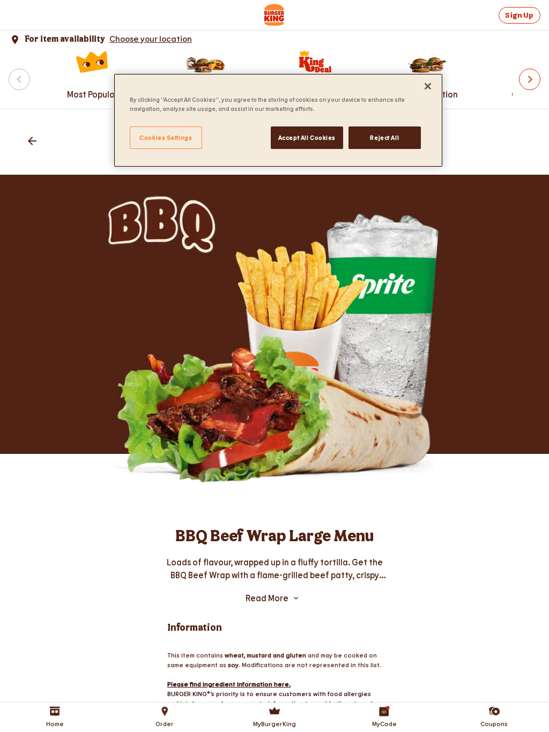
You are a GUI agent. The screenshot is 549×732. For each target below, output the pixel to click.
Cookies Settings (165, 137)
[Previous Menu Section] (19, 79)
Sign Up (519, 15)
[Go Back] (32, 142)
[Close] (428, 86)
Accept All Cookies (307, 137)
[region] (278, 120)
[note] (274, 568)
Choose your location (150, 38)
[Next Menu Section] (529, 79)
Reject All (384, 137)
